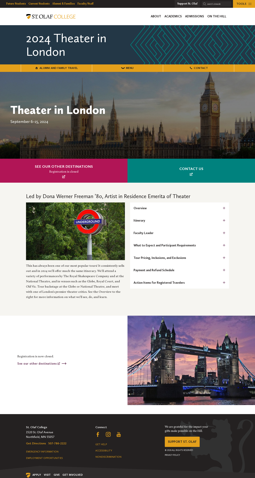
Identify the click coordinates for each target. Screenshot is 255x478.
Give (57, 474)
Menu (130, 68)
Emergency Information (42, 451)
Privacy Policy (172, 455)
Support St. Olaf (182, 442)
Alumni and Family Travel (59, 68)
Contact (201, 68)
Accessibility (103, 450)
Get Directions (36, 443)
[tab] (179, 208)
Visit (47, 474)
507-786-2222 (57, 443)
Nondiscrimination (108, 456)
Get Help (101, 444)
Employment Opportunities (44, 458)
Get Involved (72, 474)
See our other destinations (37, 363)
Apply (36, 474)
